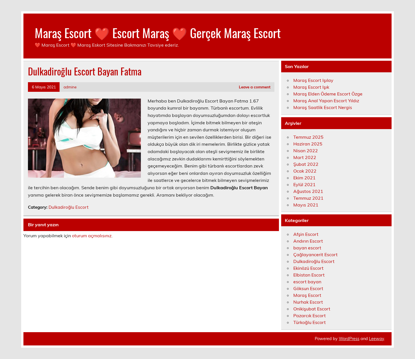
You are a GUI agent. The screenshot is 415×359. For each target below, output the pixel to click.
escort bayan (307, 281)
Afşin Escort (305, 234)
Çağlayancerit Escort (315, 254)
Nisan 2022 (305, 150)
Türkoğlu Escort (309, 322)
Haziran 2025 (307, 144)
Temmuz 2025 (308, 137)
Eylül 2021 (304, 184)
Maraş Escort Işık (311, 87)
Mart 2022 (304, 157)
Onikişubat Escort (311, 309)
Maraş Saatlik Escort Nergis (322, 107)
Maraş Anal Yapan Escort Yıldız (326, 100)
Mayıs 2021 (305, 205)
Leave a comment (254, 86)
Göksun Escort (308, 288)
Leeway (376, 338)
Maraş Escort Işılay (313, 80)
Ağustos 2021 (308, 191)
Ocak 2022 (304, 171)
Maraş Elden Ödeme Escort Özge (327, 94)
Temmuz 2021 (308, 198)
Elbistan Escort (309, 275)
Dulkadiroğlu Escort (68, 207)
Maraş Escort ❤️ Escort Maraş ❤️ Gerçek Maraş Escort (158, 32)
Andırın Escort (308, 241)
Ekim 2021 (304, 177)
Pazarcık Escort (309, 315)
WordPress (349, 338)
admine (70, 86)
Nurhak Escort (308, 302)
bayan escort (307, 248)
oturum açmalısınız (92, 235)
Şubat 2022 (305, 164)
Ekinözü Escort (308, 268)
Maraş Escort (307, 295)
